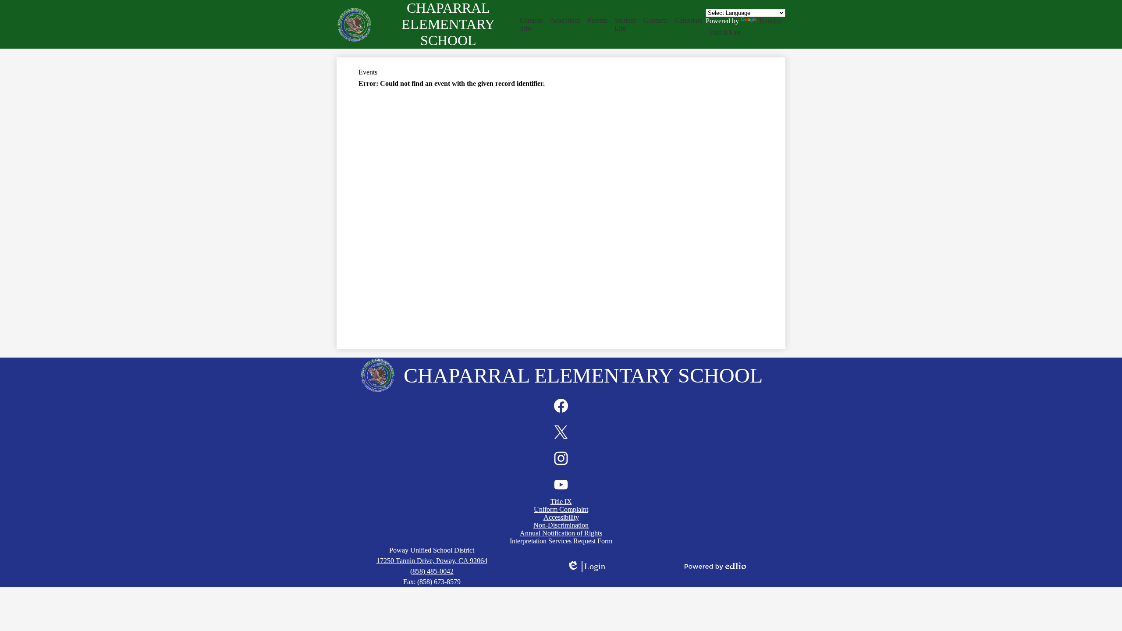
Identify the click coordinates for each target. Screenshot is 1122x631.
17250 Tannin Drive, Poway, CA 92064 (431, 560)
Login (586, 566)
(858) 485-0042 (432, 571)
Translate (770, 21)
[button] (531, 24)
